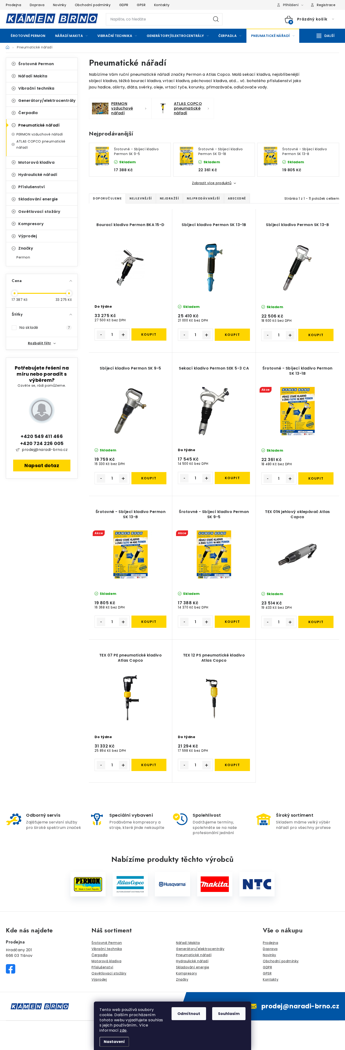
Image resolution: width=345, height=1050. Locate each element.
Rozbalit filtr (39, 343)
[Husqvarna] (172, 884)
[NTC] (257, 884)
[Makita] (214, 884)
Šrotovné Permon (36, 64)
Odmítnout (188, 1013)
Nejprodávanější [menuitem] (203, 198)
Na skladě (44, 327)
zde (123, 1030)
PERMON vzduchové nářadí (39, 134)
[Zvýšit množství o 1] (123, 334)
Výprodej (27, 236)
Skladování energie (38, 199)
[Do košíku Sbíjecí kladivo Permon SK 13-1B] (232, 335)
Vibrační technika (36, 88)
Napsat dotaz (41, 465)
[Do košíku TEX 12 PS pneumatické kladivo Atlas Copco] (232, 765)
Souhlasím (229, 1013)
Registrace (326, 5)
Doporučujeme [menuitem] (107, 198)
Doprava (37, 5)
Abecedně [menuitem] (237, 198)
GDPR (123, 5)
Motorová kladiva (36, 162)
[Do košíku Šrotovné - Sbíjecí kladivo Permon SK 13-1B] (316, 478)
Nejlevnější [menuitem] (141, 198)
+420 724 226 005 (42, 443)
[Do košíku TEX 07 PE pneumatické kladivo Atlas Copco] (148, 765)
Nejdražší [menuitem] (169, 198)
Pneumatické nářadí (39, 125)
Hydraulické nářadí (37, 174)
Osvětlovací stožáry (39, 211)
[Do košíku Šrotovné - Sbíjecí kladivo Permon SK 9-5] (232, 622)
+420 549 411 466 (42, 436)
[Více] (325, 36)
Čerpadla (28, 112)
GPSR (141, 5)
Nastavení (114, 1041)
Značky (25, 248)
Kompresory (31, 224)
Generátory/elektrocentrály (47, 100)
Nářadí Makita (32, 76)
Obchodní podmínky (93, 5)
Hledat (215, 19)
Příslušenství (31, 187)
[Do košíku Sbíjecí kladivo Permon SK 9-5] (148, 478)
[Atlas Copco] (130, 884)
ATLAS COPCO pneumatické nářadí (40, 144)
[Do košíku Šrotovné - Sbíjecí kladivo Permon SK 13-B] (148, 622)
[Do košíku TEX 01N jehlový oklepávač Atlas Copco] (316, 622)
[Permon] (88, 884)
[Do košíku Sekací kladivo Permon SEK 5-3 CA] (232, 478)
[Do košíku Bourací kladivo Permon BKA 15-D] (148, 334)
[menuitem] (28, 36)
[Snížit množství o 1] (101, 334)
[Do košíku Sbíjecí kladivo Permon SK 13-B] (316, 335)
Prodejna (13, 5)
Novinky (59, 5)
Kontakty (162, 5)
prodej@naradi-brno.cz (45, 449)
